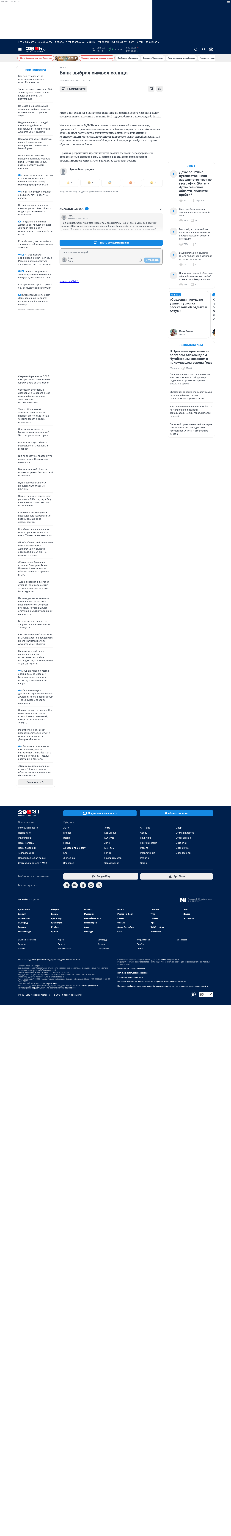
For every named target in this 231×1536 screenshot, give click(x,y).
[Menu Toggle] (20, 49)
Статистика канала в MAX (32, 863)
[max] (91, 885)
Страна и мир (183, 837)
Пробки (116, 49)
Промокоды (152, 42)
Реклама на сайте (28, 827)
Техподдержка (26, 853)
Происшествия (148, 842)
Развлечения (147, 853)
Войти (70, 261)
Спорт (179, 827)
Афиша (91, 42)
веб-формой (70, 988)
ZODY (132, 42)
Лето (107, 842)
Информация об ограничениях (131, 968)
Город (66, 842)
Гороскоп (103, 42)
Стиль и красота (185, 832)
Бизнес (67, 832)
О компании (25, 837)
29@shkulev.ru (52, 983)
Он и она (145, 827)
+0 (150, 235)
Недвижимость (27, 42)
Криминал (110, 832)
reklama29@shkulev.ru (170, 960)
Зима (107, 827)
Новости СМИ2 (69, 281)
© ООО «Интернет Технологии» (68, 995)
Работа (144, 847)
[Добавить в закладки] (151, 89)
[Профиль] (211, 49)
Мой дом (109, 847)
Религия (144, 858)
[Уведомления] (203, 49)
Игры (140, 42)
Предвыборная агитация (32, 858)
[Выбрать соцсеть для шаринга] (159, 89)
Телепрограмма (75, 42)
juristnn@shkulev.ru (89, 986)
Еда (65, 853)
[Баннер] (66, 58)
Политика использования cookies (132, 973)
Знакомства (45, 42)
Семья (143, 863)
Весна (66, 837)
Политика (145, 837)
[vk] (75, 885)
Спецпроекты (183, 853)
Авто (66, 827)
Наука (107, 853)
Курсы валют (119, 42)
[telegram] (66, 885)
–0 (159, 235)
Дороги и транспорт (74, 847)
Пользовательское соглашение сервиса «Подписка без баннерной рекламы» (152, 982)
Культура (109, 837)
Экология (181, 842)
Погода (59, 42)
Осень (143, 832)
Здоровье (68, 863)
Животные (69, 858)
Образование (111, 863)
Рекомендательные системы (130, 977)
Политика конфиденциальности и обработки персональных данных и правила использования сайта (162, 986)
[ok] (83, 885)
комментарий (75, 88)
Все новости (35, 70)
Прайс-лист (24, 832)
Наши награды (26, 842)
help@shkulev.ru (39, 988)
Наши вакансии (27, 847)
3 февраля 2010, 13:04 (70, 80)
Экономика (182, 847)
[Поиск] (196, 49)
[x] (99, 885)
